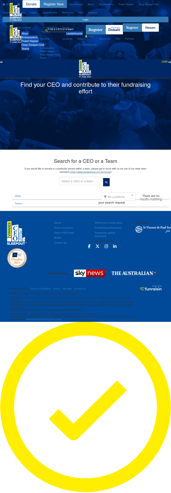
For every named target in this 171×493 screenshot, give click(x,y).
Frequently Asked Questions (105, 234)
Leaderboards (74, 33)
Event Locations (63, 227)
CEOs (18, 196)
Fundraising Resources (108, 227)
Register (132, 27)
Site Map (67, 288)
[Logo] (16, 11)
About (24, 33)
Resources (91, 27)
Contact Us (60, 242)
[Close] (169, 62)
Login (90, 36)
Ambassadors (29, 37)
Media (57, 237)
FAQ (104, 27)
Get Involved (24, 27)
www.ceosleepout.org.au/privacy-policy (43, 319)
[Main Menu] (1, 62)
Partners (115, 27)
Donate (150, 27)
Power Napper (30, 41)
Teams (25, 48)
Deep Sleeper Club (32, 45)
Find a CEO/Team (64, 232)
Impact (65, 27)
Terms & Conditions (40, 288)
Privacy (56, 288)
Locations (52, 27)
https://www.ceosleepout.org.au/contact (91, 171)
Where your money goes (108, 222)
